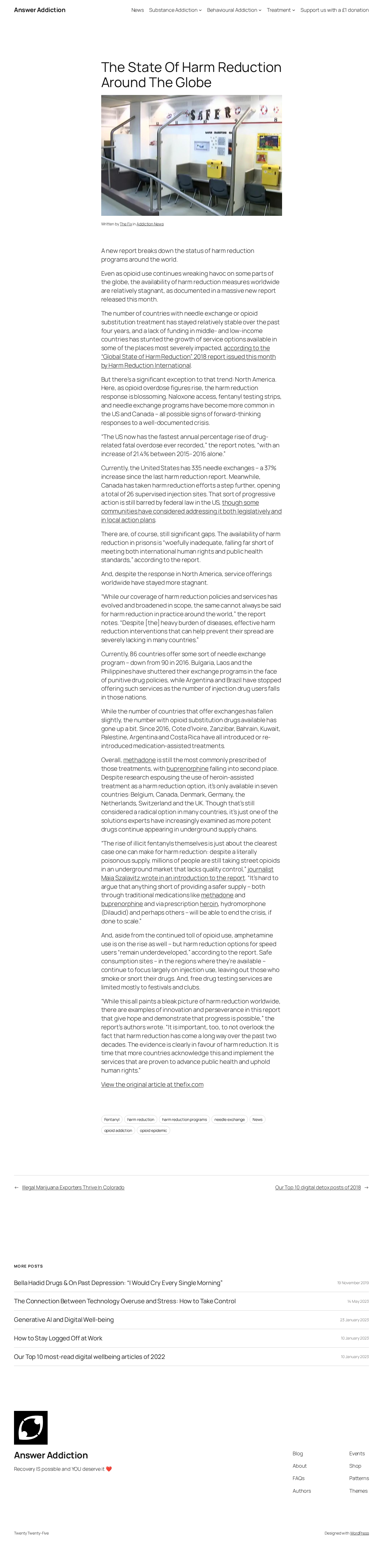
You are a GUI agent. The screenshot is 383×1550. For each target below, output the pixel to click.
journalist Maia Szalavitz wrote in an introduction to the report (187, 873)
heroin (209, 903)
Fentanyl (111, 1119)
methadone (139, 760)
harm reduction (140, 1119)
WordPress (359, 1533)
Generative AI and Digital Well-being (64, 1319)
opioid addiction (118, 1130)
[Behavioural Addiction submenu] (260, 10)
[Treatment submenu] (293, 10)
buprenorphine (188, 768)
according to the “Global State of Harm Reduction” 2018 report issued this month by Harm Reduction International (188, 357)
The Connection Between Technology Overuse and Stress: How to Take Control (125, 1301)
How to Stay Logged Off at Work (58, 1338)
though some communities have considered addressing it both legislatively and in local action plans (191, 511)
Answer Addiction (39, 10)
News (258, 1119)
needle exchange (229, 1119)
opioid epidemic (153, 1130)
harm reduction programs (184, 1119)
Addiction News (150, 223)
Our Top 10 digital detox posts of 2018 (318, 1187)
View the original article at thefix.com (152, 1084)
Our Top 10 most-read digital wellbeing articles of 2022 (89, 1356)
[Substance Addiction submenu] (200, 10)
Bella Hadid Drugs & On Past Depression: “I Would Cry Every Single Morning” (118, 1282)
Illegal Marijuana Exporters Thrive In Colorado (73, 1187)
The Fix (126, 223)
